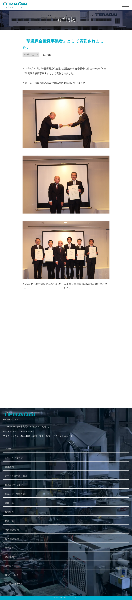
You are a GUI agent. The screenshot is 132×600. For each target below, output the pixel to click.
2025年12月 (29, 317)
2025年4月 (28, 341)
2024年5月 (28, 366)
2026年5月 (28, 309)
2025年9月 (28, 325)
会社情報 (47, 55)
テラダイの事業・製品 (16, 476)
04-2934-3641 (10, 431)
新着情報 (9, 512)
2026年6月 (28, 304)
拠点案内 (9, 557)
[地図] (46, 426)
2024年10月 (29, 358)
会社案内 (9, 467)
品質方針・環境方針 (15, 494)
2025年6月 (28, 333)
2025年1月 (28, 350)
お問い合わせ (11, 575)
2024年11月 (29, 354)
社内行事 (28, 398)
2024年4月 (28, 370)
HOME (8, 449)
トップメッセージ (14, 458)
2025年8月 (28, 329)
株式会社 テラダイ (14, 7)
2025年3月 (28, 346)
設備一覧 (9, 503)
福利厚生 (9, 548)
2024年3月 (28, 374)
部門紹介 (9, 566)
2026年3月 (28, 313)
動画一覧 (9, 521)
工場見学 (28, 394)
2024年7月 (28, 362)
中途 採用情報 (12, 530)
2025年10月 (29, 321)
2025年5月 (28, 337)
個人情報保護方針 (14, 584)
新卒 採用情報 (12, 539)
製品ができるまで (14, 485)
